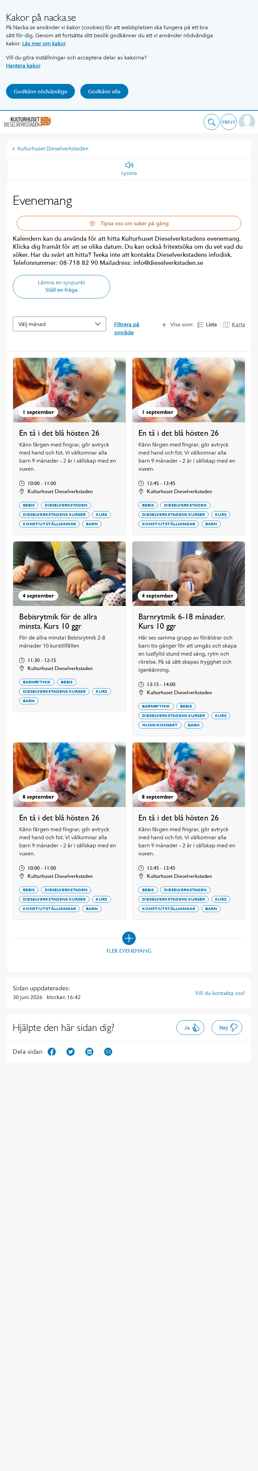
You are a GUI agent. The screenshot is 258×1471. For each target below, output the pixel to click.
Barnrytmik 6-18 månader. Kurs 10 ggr (181, 621)
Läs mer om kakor (44, 43)
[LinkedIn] (89, 1051)
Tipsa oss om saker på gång (134, 223)
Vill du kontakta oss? (220, 993)
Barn (92, 524)
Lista (211, 324)
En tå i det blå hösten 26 (59, 433)
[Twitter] (70, 1051)
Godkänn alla (104, 91)
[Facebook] (52, 1051)
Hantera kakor (23, 65)
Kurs (101, 514)
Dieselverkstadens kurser (54, 514)
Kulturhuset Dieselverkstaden (52, 148)
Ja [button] (187, 1028)
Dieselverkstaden (66, 505)
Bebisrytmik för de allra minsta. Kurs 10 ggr (58, 621)
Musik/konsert (160, 725)
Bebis (29, 505)
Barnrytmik (37, 682)
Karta (238, 324)
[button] (212, 122)
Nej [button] (223, 1028)
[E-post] (108, 1051)
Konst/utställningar (49, 524)
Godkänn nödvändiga (40, 91)
